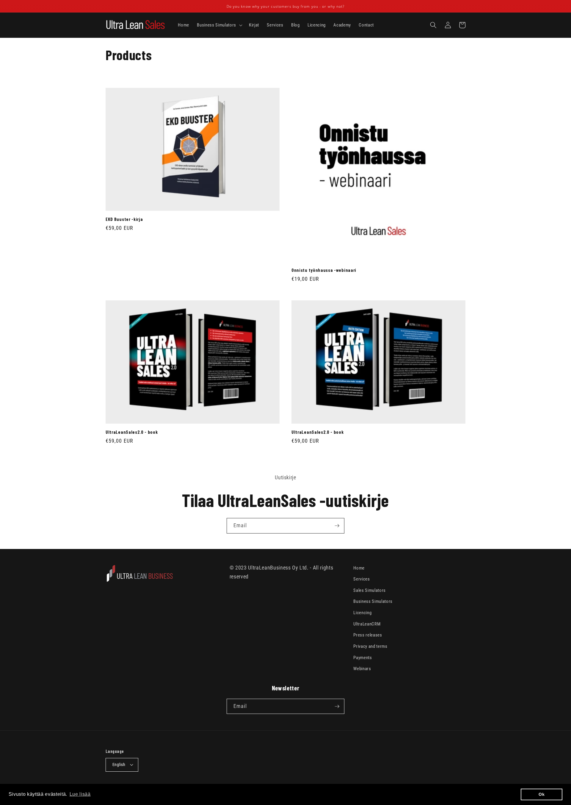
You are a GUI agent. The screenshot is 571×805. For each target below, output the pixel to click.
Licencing (362, 612)
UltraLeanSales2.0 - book (132, 432)
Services (361, 579)
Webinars (362, 668)
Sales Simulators (369, 590)
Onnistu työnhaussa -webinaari (323, 270)
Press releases (367, 635)
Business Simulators (373, 601)
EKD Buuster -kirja (124, 219)
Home (359, 568)
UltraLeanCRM (366, 624)
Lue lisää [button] (80, 794)
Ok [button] (542, 794)
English (118, 764)
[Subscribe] (337, 525)
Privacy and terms (370, 646)
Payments (362, 657)
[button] (219, 25)
